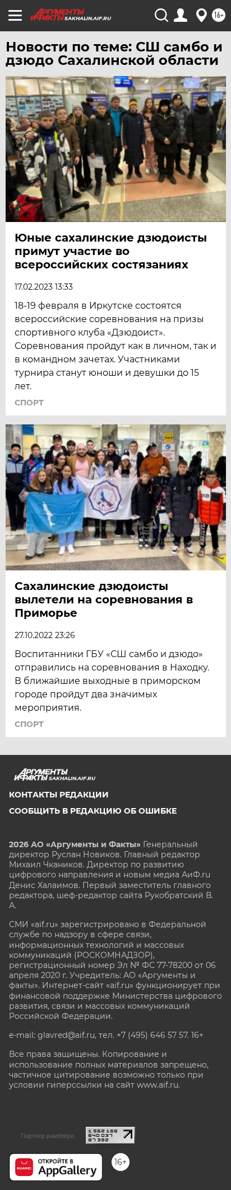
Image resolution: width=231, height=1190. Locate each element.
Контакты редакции (59, 795)
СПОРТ (29, 403)
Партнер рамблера (47, 1135)
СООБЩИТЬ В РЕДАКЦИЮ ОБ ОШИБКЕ (93, 811)
